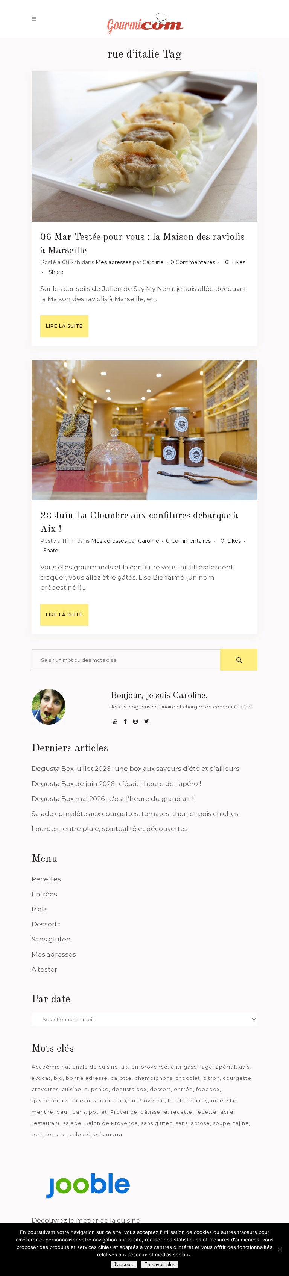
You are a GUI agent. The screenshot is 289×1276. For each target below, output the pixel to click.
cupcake (96, 1089)
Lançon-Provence (140, 1100)
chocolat (187, 1078)
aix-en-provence (144, 1067)
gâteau (80, 1100)
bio (58, 1078)
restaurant (46, 1123)
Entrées (44, 894)
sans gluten (157, 1123)
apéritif (226, 1067)
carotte (121, 1078)
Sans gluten (51, 939)
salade (72, 1123)
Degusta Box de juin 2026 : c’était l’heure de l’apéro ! (116, 783)
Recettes (46, 879)
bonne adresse (87, 1078)
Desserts (46, 924)
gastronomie (49, 1100)
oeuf (62, 1112)
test (37, 1134)
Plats (40, 909)
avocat (41, 1078)
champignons (153, 1078)
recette (181, 1112)
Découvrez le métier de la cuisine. (86, 1220)
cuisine (71, 1089)
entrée (183, 1089)
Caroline (153, 262)
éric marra (108, 1134)
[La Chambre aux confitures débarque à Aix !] (144, 430)
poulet (98, 1112)
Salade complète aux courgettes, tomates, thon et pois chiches (135, 813)
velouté (80, 1134)
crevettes (45, 1089)
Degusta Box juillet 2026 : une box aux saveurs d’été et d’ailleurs (135, 768)
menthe (42, 1112)
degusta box (129, 1089)
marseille (224, 1100)
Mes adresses (113, 262)
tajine (241, 1123)
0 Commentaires (192, 262)
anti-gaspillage (192, 1067)
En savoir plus (159, 1264)
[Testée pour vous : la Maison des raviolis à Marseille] (144, 146)
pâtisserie (154, 1112)
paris (79, 1112)
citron (211, 1078)
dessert (160, 1089)
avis (244, 1067)
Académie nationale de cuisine (75, 1067)
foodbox (208, 1089)
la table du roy (188, 1100)
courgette (237, 1078)
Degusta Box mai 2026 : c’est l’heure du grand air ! (112, 798)
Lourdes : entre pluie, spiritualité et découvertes (110, 829)
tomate (56, 1134)
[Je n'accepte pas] (279, 1249)
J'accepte (124, 1264)
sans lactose (193, 1123)
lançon (102, 1100)
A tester (44, 969)
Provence (123, 1112)
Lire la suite (64, 326)
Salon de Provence (111, 1123)
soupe (221, 1123)
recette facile (214, 1112)
